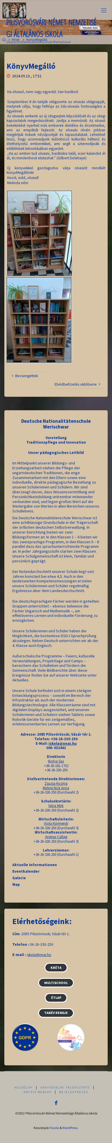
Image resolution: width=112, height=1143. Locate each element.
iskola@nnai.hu (63, 743)
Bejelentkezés (73, 1092)
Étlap (56, 997)
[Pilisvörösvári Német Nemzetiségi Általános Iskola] (14, 10)
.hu (48, 954)
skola (32, 954)
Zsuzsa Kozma (56, 783)
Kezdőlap (23, 1087)
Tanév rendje (56, 1013)
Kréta (56, 967)
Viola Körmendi (56, 823)
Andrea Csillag (56, 836)
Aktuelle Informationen (34, 864)
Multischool (56, 983)
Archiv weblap (38, 1092)
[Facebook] (56, 1103)
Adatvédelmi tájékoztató (65, 1087)
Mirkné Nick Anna (56, 788)
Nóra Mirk (56, 805)
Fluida (54, 1128)
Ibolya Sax (56, 761)
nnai (42, 954)
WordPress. (70, 1128)
